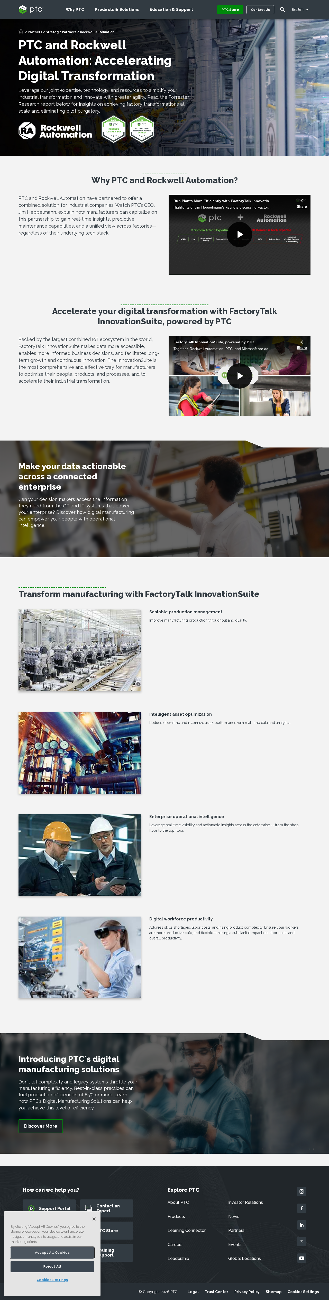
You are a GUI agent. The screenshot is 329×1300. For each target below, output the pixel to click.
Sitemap (273, 1292)
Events (235, 1244)
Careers (175, 1244)
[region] (52, 1253)
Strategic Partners (61, 32)
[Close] (94, 1219)
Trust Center (216, 1292)
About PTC (178, 1202)
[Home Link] (21, 32)
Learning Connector (187, 1230)
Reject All (52, 1266)
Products (176, 1216)
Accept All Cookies (52, 1252)
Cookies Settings (303, 1292)
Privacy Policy (247, 1292)
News (233, 1216)
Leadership (178, 1258)
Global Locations (244, 1258)
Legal (193, 1292)
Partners (35, 32)
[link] (41, 1126)
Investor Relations (245, 1202)
